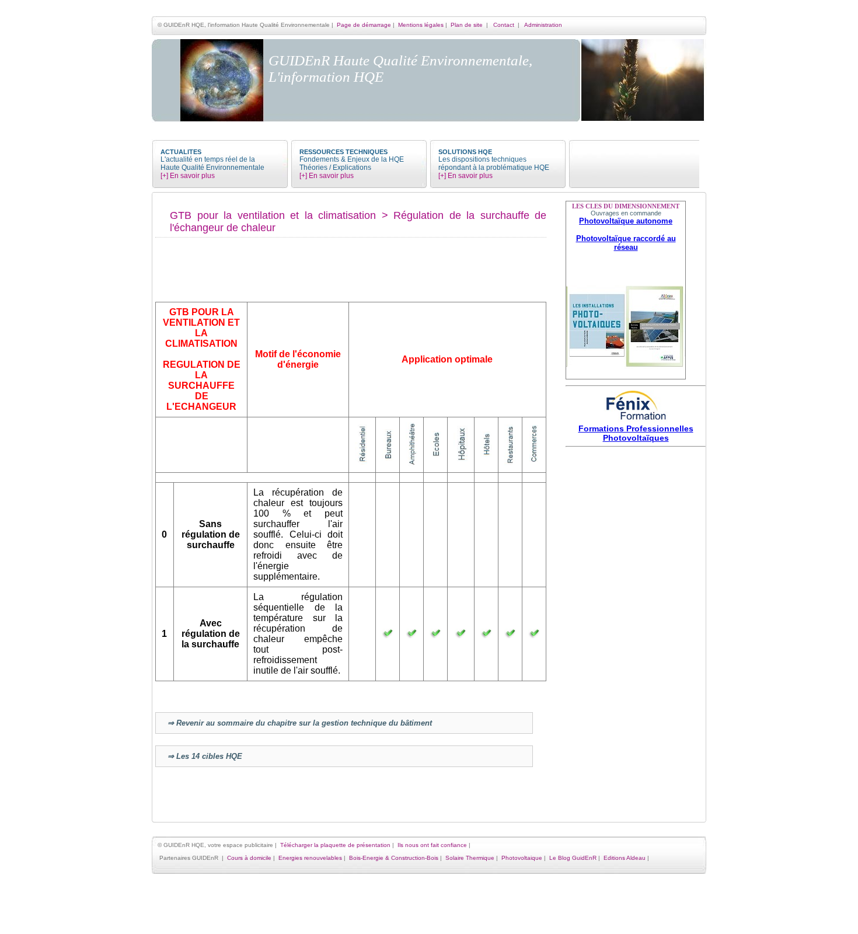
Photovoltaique (521, 858)
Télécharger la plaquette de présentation (335, 845)
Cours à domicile (249, 858)
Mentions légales (421, 25)
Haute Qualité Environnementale (212, 167)
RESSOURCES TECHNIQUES (343, 151)
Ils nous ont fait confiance (432, 845)
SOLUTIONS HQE (465, 151)
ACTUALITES (181, 151)
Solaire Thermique (469, 858)
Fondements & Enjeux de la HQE (351, 159)
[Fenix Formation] (636, 421)
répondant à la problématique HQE (493, 167)
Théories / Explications (335, 167)
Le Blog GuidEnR (573, 858)
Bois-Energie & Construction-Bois (393, 858)
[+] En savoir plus (188, 176)
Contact (503, 25)
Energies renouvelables (310, 858)
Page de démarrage (364, 25)
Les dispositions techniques (482, 159)
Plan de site (467, 25)
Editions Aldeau (625, 858)
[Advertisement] (635, 626)
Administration (543, 25)
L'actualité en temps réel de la (208, 159)
